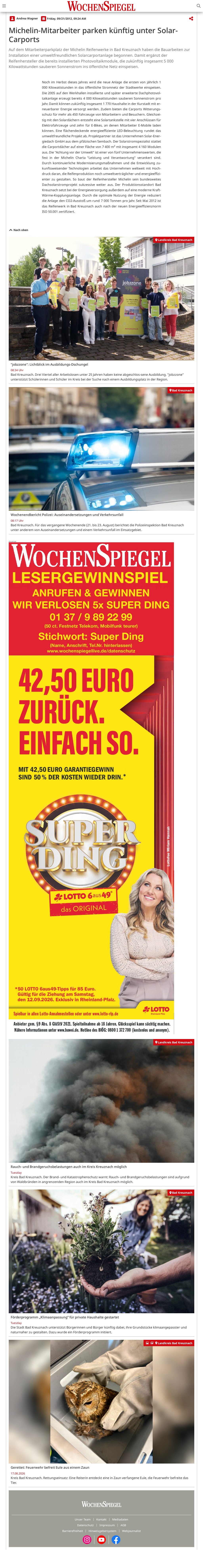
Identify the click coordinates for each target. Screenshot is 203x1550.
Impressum (107, 1525)
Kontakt (101, 1519)
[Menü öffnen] (4, 6)
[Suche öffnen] (198, 6)
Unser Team (83, 1519)
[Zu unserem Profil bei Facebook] (116, 1539)
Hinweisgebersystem (102, 1531)
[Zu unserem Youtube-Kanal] (101, 1539)
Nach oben (20, 230)
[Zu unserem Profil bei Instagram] (87, 1539)
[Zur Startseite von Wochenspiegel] (101, 6)
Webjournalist (131, 1531)
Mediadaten (120, 1519)
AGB (123, 1525)
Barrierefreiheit (72, 1531)
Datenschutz (85, 1525)
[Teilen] (191, 18)
